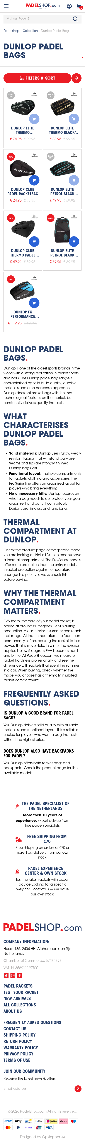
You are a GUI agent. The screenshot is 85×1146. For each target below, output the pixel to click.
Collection (30, 31)
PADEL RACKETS (17, 986)
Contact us (14, 1029)
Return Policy (17, 1042)
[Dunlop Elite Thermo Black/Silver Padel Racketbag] (23, 107)
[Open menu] (6, 6)
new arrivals (17, 999)
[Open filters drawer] (76, 78)
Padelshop (11, 31)
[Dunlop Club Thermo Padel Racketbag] (23, 230)
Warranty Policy (20, 1048)
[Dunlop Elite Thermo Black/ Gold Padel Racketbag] (62, 107)
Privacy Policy (18, 1054)
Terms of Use (16, 1061)
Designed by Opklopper (40, 1137)
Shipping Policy (19, 1035)
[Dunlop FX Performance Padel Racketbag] (23, 291)
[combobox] (42, 19)
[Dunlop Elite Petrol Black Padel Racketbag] (62, 169)
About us (12, 1012)
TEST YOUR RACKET (20, 993)
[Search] (75, 19)
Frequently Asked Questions (32, 1023)
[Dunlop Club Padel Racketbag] (23, 169)
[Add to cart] (34, 119)
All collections (19, 1005)
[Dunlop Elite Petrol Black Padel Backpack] (62, 230)
